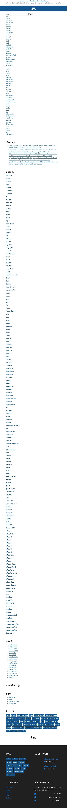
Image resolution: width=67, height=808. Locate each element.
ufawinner (9, 465)
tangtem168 (9, 434)
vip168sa (8, 471)
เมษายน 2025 (12, 677)
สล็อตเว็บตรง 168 (11, 573)
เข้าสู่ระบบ (12, 697)
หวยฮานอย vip (10, 588)
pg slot (8, 106)
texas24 (8, 440)
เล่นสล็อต (9, 609)
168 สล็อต (9, 175)
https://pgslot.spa (10, 102)
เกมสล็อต (9, 597)
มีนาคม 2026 (12, 655)
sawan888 (9, 389)
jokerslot (8, 130)
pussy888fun (9, 368)
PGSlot (8, 335)
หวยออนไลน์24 (11, 585)
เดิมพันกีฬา (9, 606)
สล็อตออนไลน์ (10, 134)
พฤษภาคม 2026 (13, 651)
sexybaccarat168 (11, 398)
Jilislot (8, 257)
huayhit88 (9, 251)
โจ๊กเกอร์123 (9, 124)
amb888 (8, 206)
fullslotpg (8, 39)
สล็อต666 (9, 546)
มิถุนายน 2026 (13, 649)
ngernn (8, 296)
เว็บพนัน (8, 612)
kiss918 (8, 108)
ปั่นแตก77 (9, 513)
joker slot (8, 122)
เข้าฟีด (10, 699)
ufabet (8, 459)
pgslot (7, 35)
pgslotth (8, 353)
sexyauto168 (9, 395)
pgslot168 (9, 338)
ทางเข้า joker (9, 118)
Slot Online (9, 410)
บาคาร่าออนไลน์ (11, 55)
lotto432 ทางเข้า (11, 287)
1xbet (7, 184)
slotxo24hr (9, 419)
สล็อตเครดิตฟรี (11, 567)
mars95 (8, 293)
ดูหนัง (7, 43)
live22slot (9, 284)
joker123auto (10, 269)
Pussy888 (9, 365)
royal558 (8, 380)
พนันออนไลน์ (10, 516)
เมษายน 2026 (12, 653)
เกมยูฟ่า (8, 594)
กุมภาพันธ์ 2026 (13, 657)
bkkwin (8, 218)
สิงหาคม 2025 (13, 669)
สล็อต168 (9, 537)
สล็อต (8, 531)
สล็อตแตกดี (10, 579)
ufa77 (8, 453)
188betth (8, 181)
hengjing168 (9, 248)
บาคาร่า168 (9, 33)
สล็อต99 (8, 558)
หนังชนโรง (9, 20)
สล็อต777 (9, 549)
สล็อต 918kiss (10, 534)
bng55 (7, 221)
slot (7, 112)
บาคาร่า (8, 91)
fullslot (8, 236)
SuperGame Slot (10, 431)
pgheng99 (8, 37)
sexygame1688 (10, 404)
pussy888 (8, 29)
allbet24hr (9, 203)
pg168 (7, 71)
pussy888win (9, 374)
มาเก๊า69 (9, 525)
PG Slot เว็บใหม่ (10, 311)
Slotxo (8, 416)
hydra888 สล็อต (10, 254)
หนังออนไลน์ (9, 47)
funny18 (8, 242)
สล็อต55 (8, 540)
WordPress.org (12, 703)
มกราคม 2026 (13, 659)
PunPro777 (9, 359)
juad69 (8, 272)
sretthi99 (8, 422)
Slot (7, 407)
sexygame (9, 401)
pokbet (8, 356)
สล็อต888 (8, 83)
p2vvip (7, 302)
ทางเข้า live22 (10, 492)
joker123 (8, 18)
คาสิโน (8, 474)
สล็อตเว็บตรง (9, 79)
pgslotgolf (9, 350)
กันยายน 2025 (12, 667)
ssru (7, 428)
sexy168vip (9, 392)
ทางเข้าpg (9, 495)
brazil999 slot (10, 224)
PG (7, 305)
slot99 (7, 75)
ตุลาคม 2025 (12, 665)
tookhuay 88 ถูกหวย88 (12, 443)
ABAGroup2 (9, 200)
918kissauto (9, 191)
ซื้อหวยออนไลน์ (10, 59)
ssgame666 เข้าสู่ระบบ (13, 425)
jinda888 (8, 263)
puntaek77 (9, 362)
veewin (8, 468)
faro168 (8, 63)
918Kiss (8, 188)
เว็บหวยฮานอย (10, 621)
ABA (7, 197)
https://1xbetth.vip (11, 100)
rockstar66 (9, 377)
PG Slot (8, 308)
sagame (8, 383)
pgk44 (8, 332)
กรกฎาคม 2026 (13, 647)
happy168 (8, 120)
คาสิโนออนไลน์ (11, 477)
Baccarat (8, 209)
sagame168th (9, 22)
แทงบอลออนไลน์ (11, 627)
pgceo (7, 317)
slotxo (7, 93)
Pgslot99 (8, 344)
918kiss (8, 16)
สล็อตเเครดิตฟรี (11, 576)
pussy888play (10, 371)
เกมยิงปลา (9, 591)
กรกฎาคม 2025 (13, 671)
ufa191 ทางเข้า (10, 450)
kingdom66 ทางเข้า (11, 275)
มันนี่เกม (8, 522)
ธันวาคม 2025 (13, 661)
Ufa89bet (8, 456)
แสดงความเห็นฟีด (14, 701)
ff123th (8, 233)
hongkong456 (9, 65)
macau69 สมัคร (10, 290)
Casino (8, 227)
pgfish (7, 320)
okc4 (7, 299)
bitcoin (8, 215)
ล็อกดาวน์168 (10, 528)
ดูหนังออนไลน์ (10, 116)
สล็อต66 (8, 77)
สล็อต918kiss (10, 555)
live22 (7, 41)
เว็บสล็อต (9, 618)
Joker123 (8, 266)
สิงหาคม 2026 (13, 645)
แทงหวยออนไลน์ (11, 630)
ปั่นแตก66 (9, 53)
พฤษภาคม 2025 (13, 675)
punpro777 (8, 57)
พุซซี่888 (8, 519)
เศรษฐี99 (15, 731)
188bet (8, 178)
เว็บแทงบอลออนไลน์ (12, 624)
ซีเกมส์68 (9, 483)
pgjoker (8, 329)
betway (8, 212)
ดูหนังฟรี (8, 27)
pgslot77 (8, 51)
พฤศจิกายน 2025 (13, 663)
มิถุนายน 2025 (13, 673)
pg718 (23, 718)
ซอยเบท (8, 480)
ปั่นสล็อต (9, 507)
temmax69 (9, 437)
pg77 (7, 314)
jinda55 (8, 73)
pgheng (8, 323)
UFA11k (8, 447)
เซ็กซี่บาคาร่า (10, 603)
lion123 (8, 278)
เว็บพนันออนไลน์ (11, 615)
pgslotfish (9, 347)
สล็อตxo (8, 561)
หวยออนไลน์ (9, 61)
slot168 (8, 413)
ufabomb (8, 462)
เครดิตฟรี (9, 600)
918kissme (9, 194)
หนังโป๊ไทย (9, 98)
